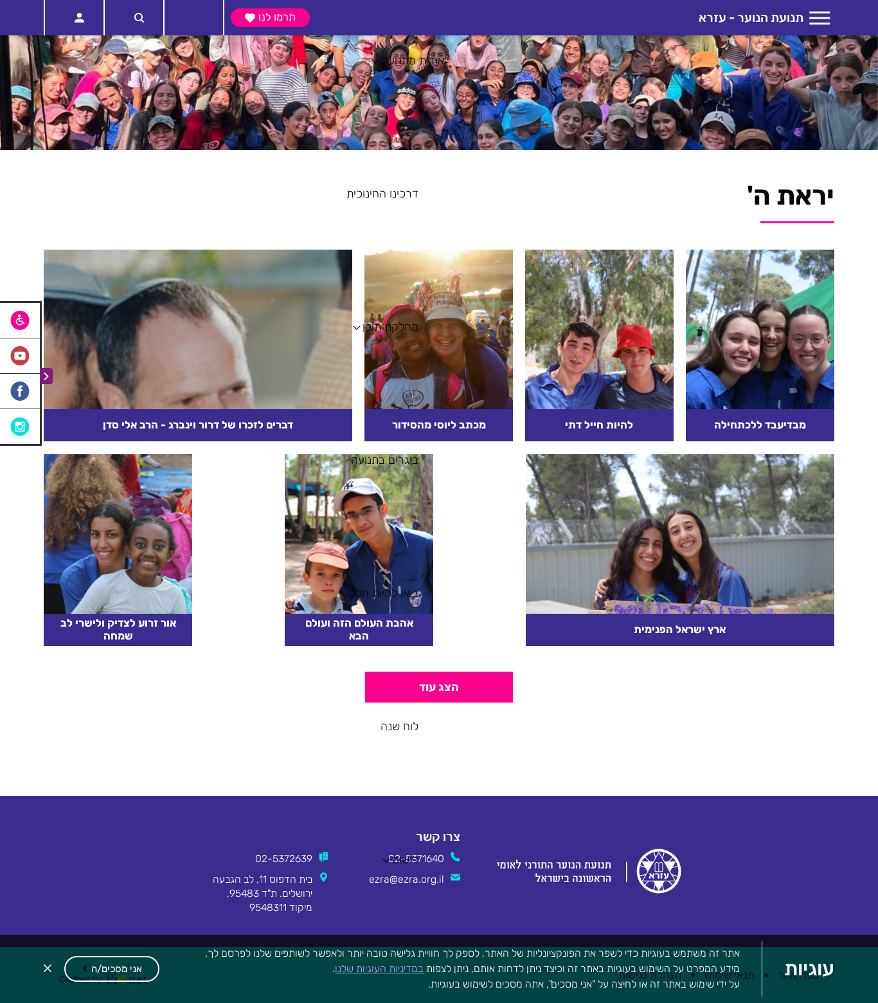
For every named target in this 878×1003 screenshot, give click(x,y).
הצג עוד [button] (439, 890)
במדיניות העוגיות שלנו (379, 968)
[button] (111, 969)
